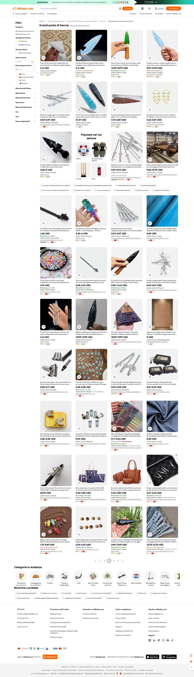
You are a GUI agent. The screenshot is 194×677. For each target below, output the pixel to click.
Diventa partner (153, 631)
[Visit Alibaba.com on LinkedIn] (154, 640)
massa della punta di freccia (127, 185)
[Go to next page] (123, 561)
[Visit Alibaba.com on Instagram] (163, 640)
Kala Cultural (80, 74)
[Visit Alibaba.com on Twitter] (158, 640)
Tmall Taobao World (86, 667)
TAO (114, 667)
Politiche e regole (56, 637)
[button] (120, 8)
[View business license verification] (117, 674)
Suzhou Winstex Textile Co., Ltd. (158, 238)
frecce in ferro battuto (94, 598)
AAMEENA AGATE (82, 342)
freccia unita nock (23, 598)
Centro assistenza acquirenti (126, 614)
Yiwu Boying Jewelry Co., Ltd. (50, 292)
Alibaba (41, 21)
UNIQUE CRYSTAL (82, 124)
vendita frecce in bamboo (73, 598)
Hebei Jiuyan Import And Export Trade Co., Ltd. (56, 443)
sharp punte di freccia (123, 190)
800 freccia (142, 593)
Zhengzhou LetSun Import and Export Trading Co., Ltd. (127, 342)
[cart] (149, 9)
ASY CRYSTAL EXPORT (155, 74)
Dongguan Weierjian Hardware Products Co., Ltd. (127, 177)
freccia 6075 (67, 593)
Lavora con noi (22, 627)
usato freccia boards (148, 185)
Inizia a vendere (153, 618)
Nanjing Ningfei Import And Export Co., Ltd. (90, 292)
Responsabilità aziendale (25, 622)
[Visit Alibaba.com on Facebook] (149, 640)
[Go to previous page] (96, 561)
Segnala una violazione (123, 635)
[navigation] (25, 291)
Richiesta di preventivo (91, 618)
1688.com (74, 667)
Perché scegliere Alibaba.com (27, 614)
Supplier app (100, 657)
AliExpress (65, 667)
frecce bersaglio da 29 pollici (27, 593)
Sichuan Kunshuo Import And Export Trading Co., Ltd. (91, 443)
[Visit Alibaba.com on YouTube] (167, 640)
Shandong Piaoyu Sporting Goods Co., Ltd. (161, 499)
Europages (129, 667)
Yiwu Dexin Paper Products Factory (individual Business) (127, 448)
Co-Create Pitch (23, 618)
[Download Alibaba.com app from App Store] (152, 657)
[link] (191, 656)
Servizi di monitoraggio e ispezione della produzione (64, 632)
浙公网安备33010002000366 (133, 674)
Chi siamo (20, 609)
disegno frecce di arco (160, 593)
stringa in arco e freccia (82, 190)
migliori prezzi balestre (125, 593)
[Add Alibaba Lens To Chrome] (50, 657)
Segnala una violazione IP (124, 631)
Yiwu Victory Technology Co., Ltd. (87, 549)
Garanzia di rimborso (57, 618)
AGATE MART (116, 124)
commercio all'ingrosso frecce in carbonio (56, 185)
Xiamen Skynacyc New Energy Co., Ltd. (160, 551)
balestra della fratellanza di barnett (47, 598)
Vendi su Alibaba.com (155, 614)
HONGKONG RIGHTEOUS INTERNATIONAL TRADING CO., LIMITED (91, 499)
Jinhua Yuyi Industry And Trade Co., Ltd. (54, 392)
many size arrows (113, 598)
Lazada (97, 667)
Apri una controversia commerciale (128, 622)
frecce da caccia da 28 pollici (102, 593)
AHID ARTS (115, 74)
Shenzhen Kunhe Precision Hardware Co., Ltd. (56, 498)
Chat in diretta (121, 618)
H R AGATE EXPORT (47, 73)
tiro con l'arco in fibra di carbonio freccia (56, 190)
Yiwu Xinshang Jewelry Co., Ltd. (51, 551)
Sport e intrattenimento (56, 21)
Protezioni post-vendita (58, 627)
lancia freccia (82, 593)
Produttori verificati (89, 614)
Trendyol (121, 667)
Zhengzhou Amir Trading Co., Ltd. (158, 392)
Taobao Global (106, 667)
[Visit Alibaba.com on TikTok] (172, 640)
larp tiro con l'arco (142, 190)
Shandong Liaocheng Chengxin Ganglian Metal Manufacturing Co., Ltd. (162, 174)
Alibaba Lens (28, 657)
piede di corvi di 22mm (162, 190)
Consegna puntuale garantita (60, 622)
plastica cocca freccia (50, 593)
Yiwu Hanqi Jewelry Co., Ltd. (85, 393)
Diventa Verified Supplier (157, 627)
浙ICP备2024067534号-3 (154, 674)
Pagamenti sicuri (56, 614)
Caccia (102, 21)
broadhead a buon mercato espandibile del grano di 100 (93, 185)
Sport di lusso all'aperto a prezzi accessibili (82, 21)
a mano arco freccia (103, 190)
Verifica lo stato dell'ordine (157, 622)
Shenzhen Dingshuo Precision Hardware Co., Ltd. (127, 392)
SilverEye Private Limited (155, 124)
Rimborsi (119, 627)
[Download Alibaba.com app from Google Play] (169, 657)
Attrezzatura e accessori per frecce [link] (120, 21)
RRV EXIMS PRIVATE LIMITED (157, 342)
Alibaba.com (139, 657)
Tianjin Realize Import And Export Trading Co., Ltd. (56, 124)
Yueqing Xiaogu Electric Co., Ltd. (51, 240)
